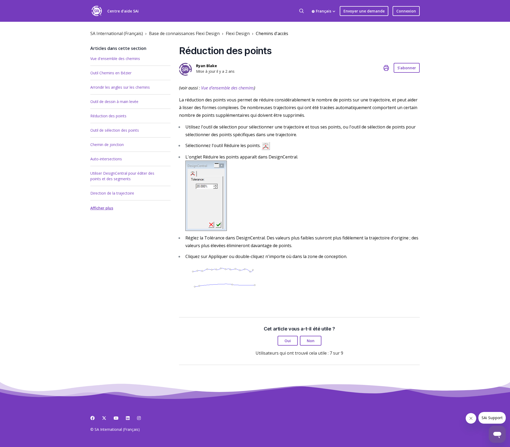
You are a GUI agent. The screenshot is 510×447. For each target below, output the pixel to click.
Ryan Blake (206, 65)
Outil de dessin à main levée (114, 101)
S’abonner (406, 67)
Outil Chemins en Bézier (110, 72)
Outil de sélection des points (114, 130)
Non (310, 340)
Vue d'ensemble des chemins (115, 58)
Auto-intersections (106, 158)
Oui (287, 340)
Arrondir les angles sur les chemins (120, 87)
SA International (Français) (116, 33)
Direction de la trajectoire (112, 193)
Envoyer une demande (364, 11)
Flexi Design (238, 33)
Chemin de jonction (107, 144)
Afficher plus (101, 207)
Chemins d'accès (272, 33)
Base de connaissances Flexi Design (184, 33)
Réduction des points (108, 115)
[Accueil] (96, 11)
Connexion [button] (406, 11)
